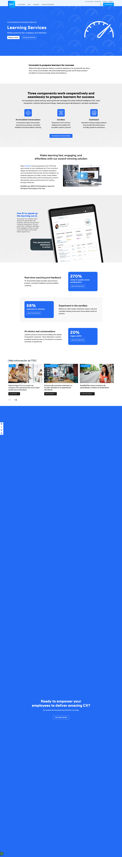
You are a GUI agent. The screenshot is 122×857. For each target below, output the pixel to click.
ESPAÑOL (111, 1)
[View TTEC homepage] (11, 4)
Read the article (49, 393)
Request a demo (13, 37)
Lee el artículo (13, 393)
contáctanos (108, 4)
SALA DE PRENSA (89, 1)
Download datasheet (29, 37)
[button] (82, 175)
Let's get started (61, 717)
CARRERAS (104, 1)
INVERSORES (98, 1)
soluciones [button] (21, 4)
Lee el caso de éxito (86, 393)
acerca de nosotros (48, 4)
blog (29, 4)
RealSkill (27, 166)
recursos (36, 4)
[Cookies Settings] (1, 853)
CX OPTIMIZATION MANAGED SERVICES (21, 22)
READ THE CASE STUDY (77, 286)
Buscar (100, 4)
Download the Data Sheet (61, 136)
